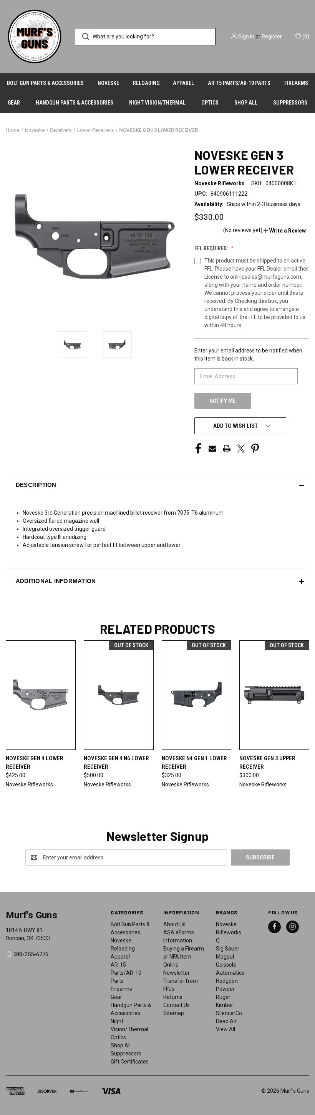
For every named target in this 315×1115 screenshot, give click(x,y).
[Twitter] (241, 448)
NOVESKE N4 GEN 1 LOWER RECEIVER (194, 763)
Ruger (223, 997)
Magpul (225, 957)
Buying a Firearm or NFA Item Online (183, 957)
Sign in (246, 36)
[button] (285, 231)
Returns (172, 997)
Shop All (245, 103)
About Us (174, 924)
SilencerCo (229, 1013)
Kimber (224, 1005)
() (305, 36)
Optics (210, 103)
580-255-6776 (30, 954)
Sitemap (173, 1013)
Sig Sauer (227, 949)
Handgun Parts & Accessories (74, 103)
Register (272, 36)
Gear (14, 103)
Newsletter (176, 973)
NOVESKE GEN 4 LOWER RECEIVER (34, 763)
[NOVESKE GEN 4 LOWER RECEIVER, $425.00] (40, 695)
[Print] (226, 448)
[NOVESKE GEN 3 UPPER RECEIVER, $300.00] (274, 695)
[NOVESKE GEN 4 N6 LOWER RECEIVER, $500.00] (118, 695)
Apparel (183, 83)
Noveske (108, 83)
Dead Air (226, 1021)
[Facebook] (198, 448)
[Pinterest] (255, 448)
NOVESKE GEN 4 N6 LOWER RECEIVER (116, 763)
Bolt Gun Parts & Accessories (45, 83)
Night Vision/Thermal (157, 103)
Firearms (296, 83)
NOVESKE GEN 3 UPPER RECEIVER (267, 763)
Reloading (146, 83)
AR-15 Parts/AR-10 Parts (239, 83)
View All (225, 1029)
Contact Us (176, 1005)
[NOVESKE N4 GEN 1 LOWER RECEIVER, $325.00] (196, 695)
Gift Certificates (130, 1062)
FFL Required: (211, 248)
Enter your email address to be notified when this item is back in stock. (248, 354)
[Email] (212, 448)
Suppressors (290, 103)
